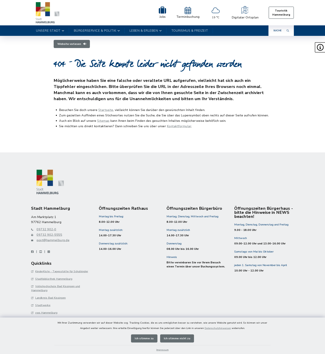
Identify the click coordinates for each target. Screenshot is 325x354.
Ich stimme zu (144, 338)
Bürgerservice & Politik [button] (95, 31)
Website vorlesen (69, 44)
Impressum (162, 349)
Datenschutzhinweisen (218, 328)
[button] (320, 47)
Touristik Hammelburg (281, 13)
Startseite (105, 110)
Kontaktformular (179, 126)
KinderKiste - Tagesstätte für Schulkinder (61, 271)
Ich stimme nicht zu (177, 338)
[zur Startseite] (47, 13)
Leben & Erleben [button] (143, 31)
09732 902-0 (46, 229)
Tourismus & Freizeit (189, 31)
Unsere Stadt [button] (48, 31)
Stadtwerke (42, 305)
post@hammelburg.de (53, 240)
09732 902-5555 (49, 235)
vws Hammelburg (46, 313)
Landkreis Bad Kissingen (50, 298)
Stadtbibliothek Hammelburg (53, 279)
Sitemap (103, 121)
